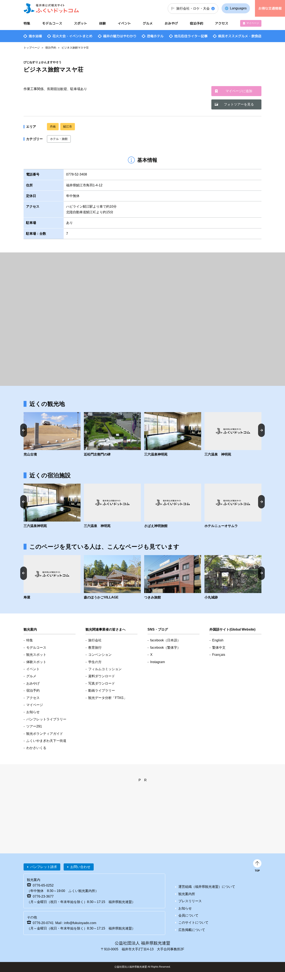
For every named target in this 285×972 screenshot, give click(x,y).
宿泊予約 (50, 47)
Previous (23, 430)
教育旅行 (95, 647)
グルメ (148, 23)
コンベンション (100, 654)
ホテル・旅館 (59, 138)
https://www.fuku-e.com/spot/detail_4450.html (172, 434)
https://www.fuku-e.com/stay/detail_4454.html (232, 506)
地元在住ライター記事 (191, 36)
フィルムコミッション (105, 669)
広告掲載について (191, 930)
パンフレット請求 (43, 867)
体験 (102, 23)
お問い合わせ (80, 867)
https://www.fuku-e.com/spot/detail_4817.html (232, 434)
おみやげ (171, 23)
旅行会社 (95, 640)
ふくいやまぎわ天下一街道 (46, 740)
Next (261, 430)
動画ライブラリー (101, 690)
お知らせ (33, 712)
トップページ (32, 47)
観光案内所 (186, 894)
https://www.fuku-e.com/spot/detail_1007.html (52, 434)
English (217, 640)
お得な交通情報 (270, 8)
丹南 (53, 126)
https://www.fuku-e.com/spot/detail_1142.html (112, 434)
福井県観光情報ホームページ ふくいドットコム (51, 8)
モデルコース (52, 23)
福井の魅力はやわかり (119, 36)
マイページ (252, 23)
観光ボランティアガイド (44, 733)
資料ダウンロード (101, 676)
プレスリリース (190, 901)
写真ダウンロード (101, 683)
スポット (80, 23)
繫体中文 (219, 647)
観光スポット (36, 654)
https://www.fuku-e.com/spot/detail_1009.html (232, 577)
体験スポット (36, 662)
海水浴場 (35, 36)
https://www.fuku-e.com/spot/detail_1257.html (112, 577)
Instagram (157, 662)
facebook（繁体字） (165, 647)
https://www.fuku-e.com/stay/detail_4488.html (52, 577)
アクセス (221, 23)
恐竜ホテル (155, 36)
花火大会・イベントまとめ (72, 36)
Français (218, 654)
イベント (124, 23)
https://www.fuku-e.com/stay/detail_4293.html (172, 577)
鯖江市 (67, 126)
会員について (188, 915)
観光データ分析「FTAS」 (107, 698)
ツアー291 (34, 726)
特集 (27, 23)
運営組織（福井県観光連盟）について (206, 886)
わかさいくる (36, 748)
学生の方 (95, 662)
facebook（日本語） (165, 640)
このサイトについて (193, 922)
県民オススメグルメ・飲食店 (239, 36)
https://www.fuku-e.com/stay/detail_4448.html (172, 506)
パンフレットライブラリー (46, 719)
